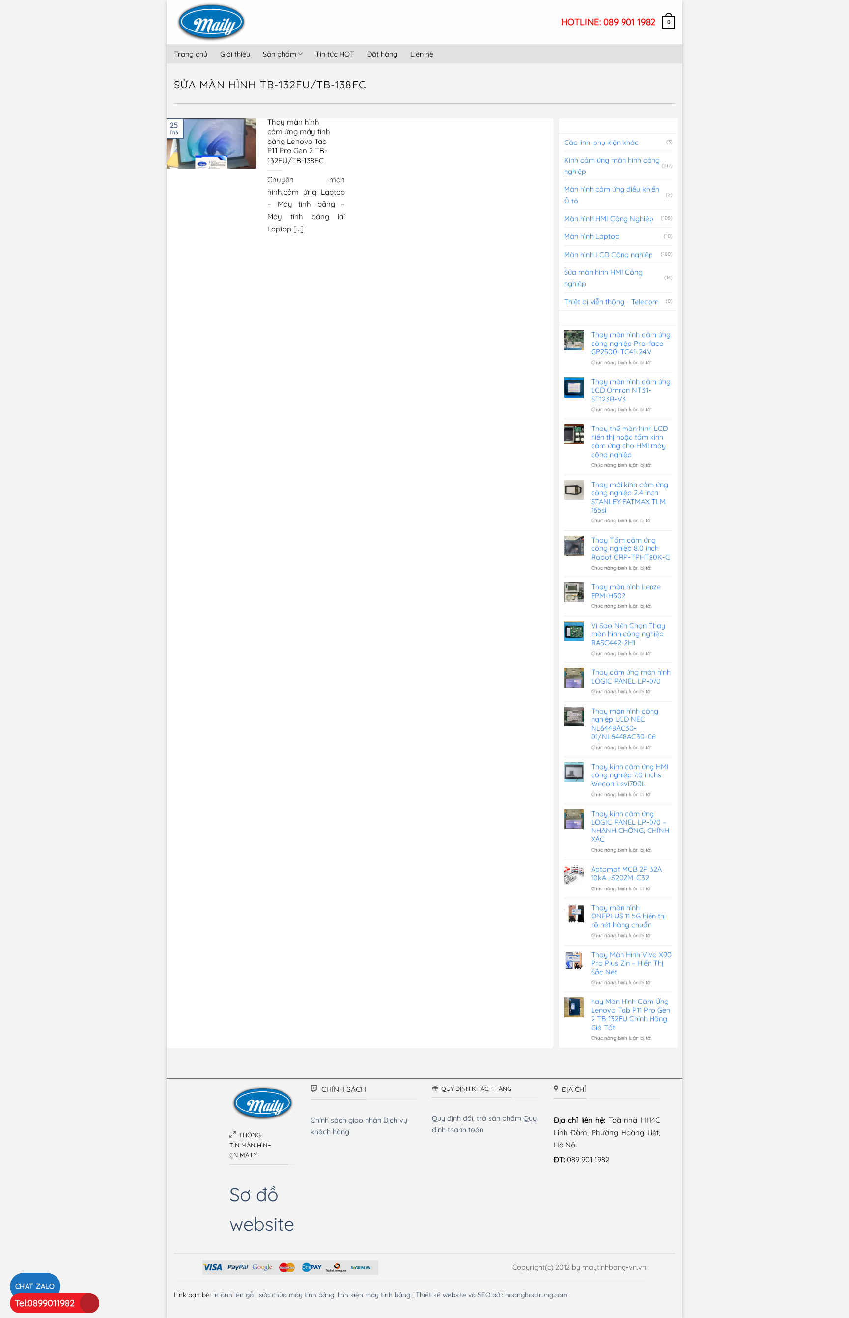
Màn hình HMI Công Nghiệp (608, 218)
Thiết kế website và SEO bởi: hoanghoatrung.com (491, 1294)
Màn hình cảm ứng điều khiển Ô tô (611, 194)
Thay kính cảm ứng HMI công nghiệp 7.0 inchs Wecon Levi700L (630, 775)
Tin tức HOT (334, 53)
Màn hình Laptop (592, 236)
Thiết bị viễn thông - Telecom (611, 301)
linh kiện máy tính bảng (374, 1294)
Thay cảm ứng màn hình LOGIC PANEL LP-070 (631, 676)
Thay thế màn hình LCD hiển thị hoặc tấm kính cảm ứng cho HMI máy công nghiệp (629, 441)
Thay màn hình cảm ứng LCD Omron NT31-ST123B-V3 (631, 390)
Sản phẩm (279, 53)
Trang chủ (190, 53)
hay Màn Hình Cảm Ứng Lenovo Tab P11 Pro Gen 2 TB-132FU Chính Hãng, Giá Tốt (630, 1014)
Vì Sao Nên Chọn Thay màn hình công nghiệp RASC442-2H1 (628, 634)
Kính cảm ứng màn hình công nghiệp (612, 165)
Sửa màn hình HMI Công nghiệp (603, 277)
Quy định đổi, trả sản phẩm (476, 1118)
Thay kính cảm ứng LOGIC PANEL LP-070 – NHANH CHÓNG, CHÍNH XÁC (630, 826)
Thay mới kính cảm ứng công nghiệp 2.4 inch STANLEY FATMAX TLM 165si (629, 497)
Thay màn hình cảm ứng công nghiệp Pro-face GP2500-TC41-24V (631, 343)
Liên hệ (421, 53)
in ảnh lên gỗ (233, 1294)
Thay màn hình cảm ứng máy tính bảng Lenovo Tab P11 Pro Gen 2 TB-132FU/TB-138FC (298, 141)
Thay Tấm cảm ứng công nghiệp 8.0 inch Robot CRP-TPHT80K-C (630, 548)
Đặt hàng (382, 53)
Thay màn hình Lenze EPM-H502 (626, 591)
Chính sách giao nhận (346, 1120)
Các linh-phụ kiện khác (601, 142)
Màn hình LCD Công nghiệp (608, 254)
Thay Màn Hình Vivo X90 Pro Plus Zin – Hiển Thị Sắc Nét (631, 963)
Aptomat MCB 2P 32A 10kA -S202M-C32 (626, 873)
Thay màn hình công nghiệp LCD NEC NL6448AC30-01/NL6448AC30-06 (624, 724)
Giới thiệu (235, 53)
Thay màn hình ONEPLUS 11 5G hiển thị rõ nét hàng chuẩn (628, 916)
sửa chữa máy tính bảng (296, 1294)
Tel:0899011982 (45, 1303)
